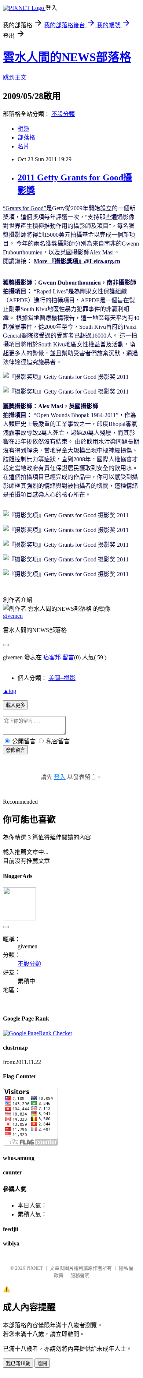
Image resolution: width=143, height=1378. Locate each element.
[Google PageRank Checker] (37, 1033)
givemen (13, 616)
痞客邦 (52, 657)
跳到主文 (14, 77)
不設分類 (63, 114)
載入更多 (15, 705)
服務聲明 (79, 1275)
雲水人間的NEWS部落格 (67, 57)
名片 (23, 146)
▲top (9, 691)
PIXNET (34, 1268)
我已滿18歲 (18, 1363)
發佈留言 (15, 750)
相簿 (23, 129)
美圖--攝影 (62, 678)
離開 (42, 1363)
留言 (68, 657)
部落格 (26, 137)
